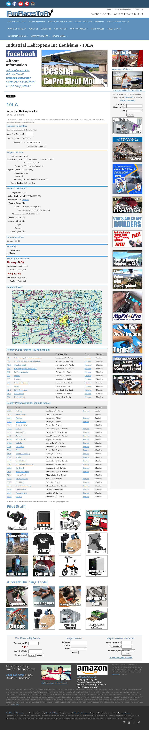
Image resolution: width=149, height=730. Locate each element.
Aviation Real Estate (118, 21)
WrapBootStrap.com (82, 713)
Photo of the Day (17, 28)
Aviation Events (37, 21)
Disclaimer (15, 704)
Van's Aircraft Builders (60, 21)
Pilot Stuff (114, 28)
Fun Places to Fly (17, 21)
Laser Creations (83, 21)
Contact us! (60, 28)
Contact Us (139, 9)
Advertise (46, 28)
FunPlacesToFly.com (14, 713)
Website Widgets (39, 36)
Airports (99, 21)
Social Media (59, 36)
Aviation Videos (78, 28)
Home (109, 9)
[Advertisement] (127, 440)
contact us (126, 713)
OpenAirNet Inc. (51, 713)
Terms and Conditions (123, 9)
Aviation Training (17, 36)
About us (33, 28)
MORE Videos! (97, 28)
